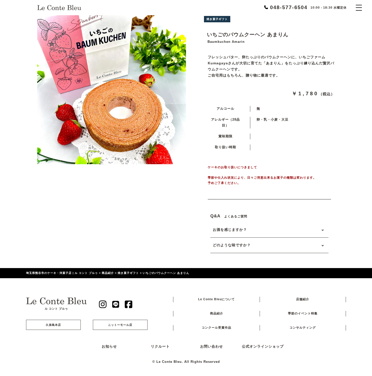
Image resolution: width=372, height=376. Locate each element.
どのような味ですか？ (232, 245)
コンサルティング (303, 327)
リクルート (160, 346)
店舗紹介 (302, 299)
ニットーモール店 (120, 324)
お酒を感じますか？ (230, 230)
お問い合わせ (211, 346)
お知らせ (109, 346)
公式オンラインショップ (263, 346)
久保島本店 (53, 324)
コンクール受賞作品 (216, 327)
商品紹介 (216, 313)
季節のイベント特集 (303, 313)
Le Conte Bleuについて (216, 299)
